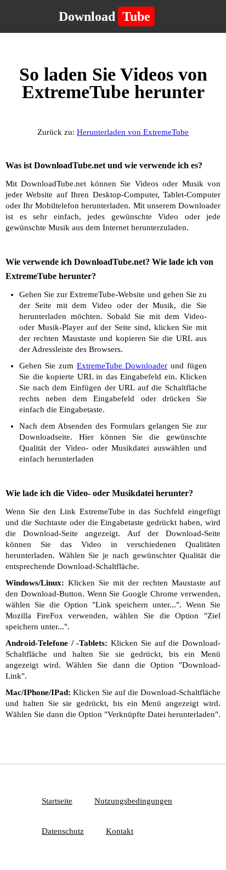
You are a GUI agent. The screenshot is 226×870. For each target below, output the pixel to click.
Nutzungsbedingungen (133, 801)
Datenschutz (63, 831)
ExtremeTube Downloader (122, 365)
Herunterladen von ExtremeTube (133, 132)
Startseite (57, 801)
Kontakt (119, 831)
